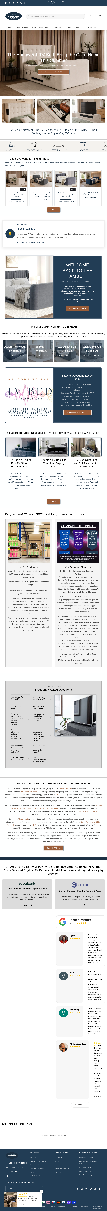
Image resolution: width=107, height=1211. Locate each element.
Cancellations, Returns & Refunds (88, 1162)
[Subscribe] (40, 1188)
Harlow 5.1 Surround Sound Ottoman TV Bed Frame (16, 194)
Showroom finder (36, 1165)
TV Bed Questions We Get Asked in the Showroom (86, 463)
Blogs (32, 1172)
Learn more (26, 905)
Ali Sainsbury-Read (78, 1044)
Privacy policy (62, 1206)
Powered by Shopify (39, 1206)
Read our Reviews (85, 1171)
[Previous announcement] (35, 3)
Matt (72, 973)
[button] (9, 27)
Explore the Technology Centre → (31, 242)
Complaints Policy (85, 1175)
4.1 (36, 825)
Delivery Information (37, 1168)
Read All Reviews (81, 1105)
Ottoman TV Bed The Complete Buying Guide (53, 463)
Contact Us (58, 1157)
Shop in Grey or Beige (77, 308)
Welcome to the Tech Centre (77, 412)
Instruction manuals (62, 1168)
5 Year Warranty (85, 1167)
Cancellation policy (96, 1208)
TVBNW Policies (35, 1176)
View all (53, 210)
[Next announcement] (72, 3)
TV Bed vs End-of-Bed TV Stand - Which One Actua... (20, 463)
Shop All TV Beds (53, 848)
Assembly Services (86, 1157)
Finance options (60, 1165)
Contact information (96, 1206)
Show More (96, 963)
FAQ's (57, 1161)
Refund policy (51, 1206)
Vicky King (74, 1010)
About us (33, 1157)
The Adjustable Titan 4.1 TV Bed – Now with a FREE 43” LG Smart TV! (41, 194)
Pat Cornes (75, 936)
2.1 (33, 825)
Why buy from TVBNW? (38, 1161)
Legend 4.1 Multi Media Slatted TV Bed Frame (90, 194)
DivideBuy (58, 1172)
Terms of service (73, 1206)
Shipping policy (84, 1206)
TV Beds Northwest (28, 1206)
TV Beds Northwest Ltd (80, 920)
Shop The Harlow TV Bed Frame (53, 72)
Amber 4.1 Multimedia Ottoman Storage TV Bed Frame (66, 194)
